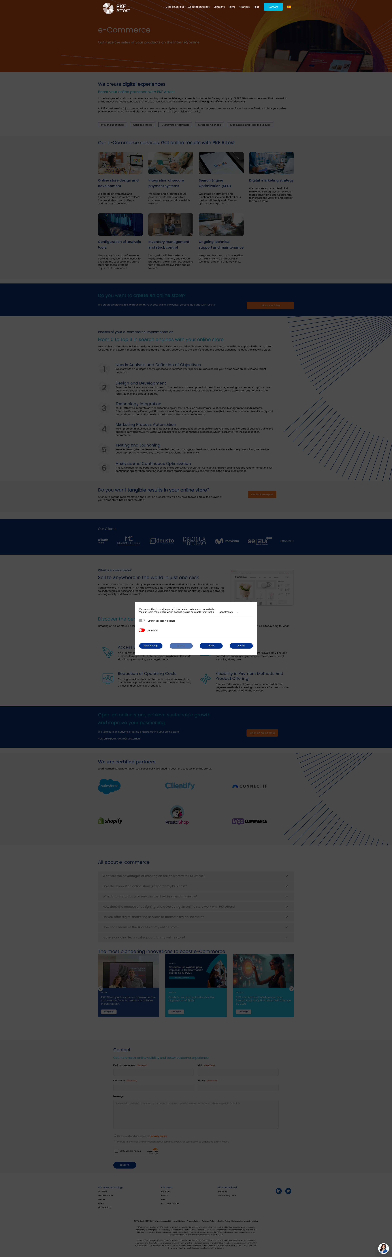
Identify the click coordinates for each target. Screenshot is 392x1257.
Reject (211, 645)
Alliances (244, 6)
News (231, 6)
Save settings (151, 645)
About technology (199, 6)
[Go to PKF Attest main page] (116, 8)
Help (256, 6)
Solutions (219, 6)
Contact (273, 7)
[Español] (289, 6)
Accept (241, 645)
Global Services (175, 6)
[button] (383, 1248)
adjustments (226, 612)
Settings (181, 645)
